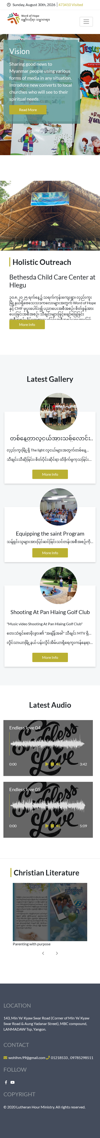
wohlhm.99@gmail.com (26, 1057)
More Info (27, 324)
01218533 (59, 1057)
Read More (28, 109)
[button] (43, 953)
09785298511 (81, 1057)
